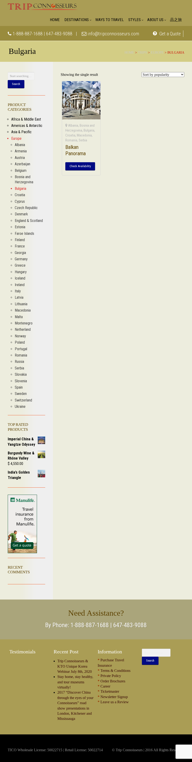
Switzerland (23, 400)
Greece (20, 265)
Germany (21, 259)
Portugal (21, 349)
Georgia (20, 252)
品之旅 (176, 19)
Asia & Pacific (21, 132)
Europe (157, 52)
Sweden (21, 393)
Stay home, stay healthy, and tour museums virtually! (75, 682)
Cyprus (20, 201)
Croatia (70, 135)
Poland (20, 342)
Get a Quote (169, 34)
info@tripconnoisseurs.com (112, 34)
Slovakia (21, 374)
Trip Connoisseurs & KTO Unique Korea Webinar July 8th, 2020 (74, 666)
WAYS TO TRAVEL (109, 19)
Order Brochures (112, 681)
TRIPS (142, 52)
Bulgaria (89, 130)
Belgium (20, 170)
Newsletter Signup (114, 697)
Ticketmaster (109, 691)
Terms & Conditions (115, 671)
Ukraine (20, 406)
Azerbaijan (22, 164)
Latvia (19, 297)
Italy (18, 291)
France (20, 246)
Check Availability (80, 166)
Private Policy (110, 676)
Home (129, 52)
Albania (73, 125)
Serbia (83, 140)
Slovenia (21, 381)
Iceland (20, 278)
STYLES (134, 19)
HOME (55, 19)
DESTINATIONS (76, 19)
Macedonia (84, 135)
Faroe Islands (24, 233)
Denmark (21, 214)
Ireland (20, 285)
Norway (20, 336)
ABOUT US (155, 19)
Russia (19, 361)
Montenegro (24, 323)
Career (105, 686)
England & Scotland (29, 220)
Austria (20, 157)
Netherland (23, 329)
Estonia (20, 227)
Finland (20, 240)
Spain (19, 387)
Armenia (21, 151)
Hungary (21, 272)
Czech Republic (26, 208)
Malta (19, 317)
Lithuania (21, 304)
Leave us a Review (114, 702)
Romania (71, 140)
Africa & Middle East (26, 119)
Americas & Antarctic (26, 125)
